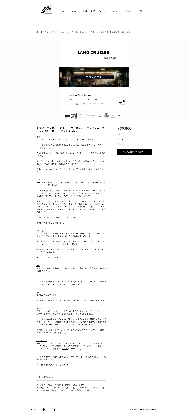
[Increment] (126, 139)
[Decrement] (118, 139)
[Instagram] (45, 409)
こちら (73, 217)
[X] (54, 409)
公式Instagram (73, 357)
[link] (45, 377)
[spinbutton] (122, 139)
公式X (99, 357)
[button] (94, 10)
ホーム (39, 31)
